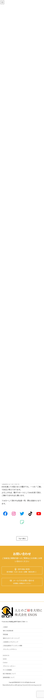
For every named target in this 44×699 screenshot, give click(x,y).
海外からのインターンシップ (11, 638)
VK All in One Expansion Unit (34, 685)
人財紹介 (5, 627)
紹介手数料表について (9, 673)
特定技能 (5, 634)
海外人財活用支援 (8, 631)
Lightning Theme (21, 685)
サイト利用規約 (7, 670)
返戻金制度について (8, 677)
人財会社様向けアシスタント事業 (12, 646)
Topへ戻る (22, 538)
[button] (22, 570)
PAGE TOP (41, 676)
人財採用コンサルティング (10, 642)
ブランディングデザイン (10, 649)
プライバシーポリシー (9, 666)
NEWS (5, 659)
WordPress (12, 685)
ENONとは (6, 655)
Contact (5, 662)
